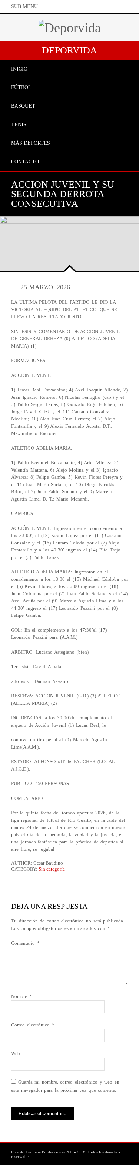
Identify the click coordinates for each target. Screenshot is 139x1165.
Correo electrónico (32, 1025)
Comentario (25, 943)
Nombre (21, 996)
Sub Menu (24, 6)
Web (15, 1053)
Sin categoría (52, 869)
